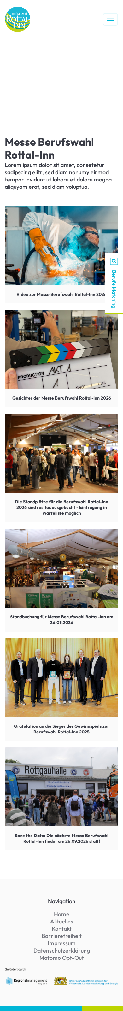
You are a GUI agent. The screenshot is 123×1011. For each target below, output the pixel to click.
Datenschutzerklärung (61, 950)
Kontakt (62, 928)
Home (61, 914)
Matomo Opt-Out (61, 957)
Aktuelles (61, 921)
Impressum (62, 943)
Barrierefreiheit (62, 936)
